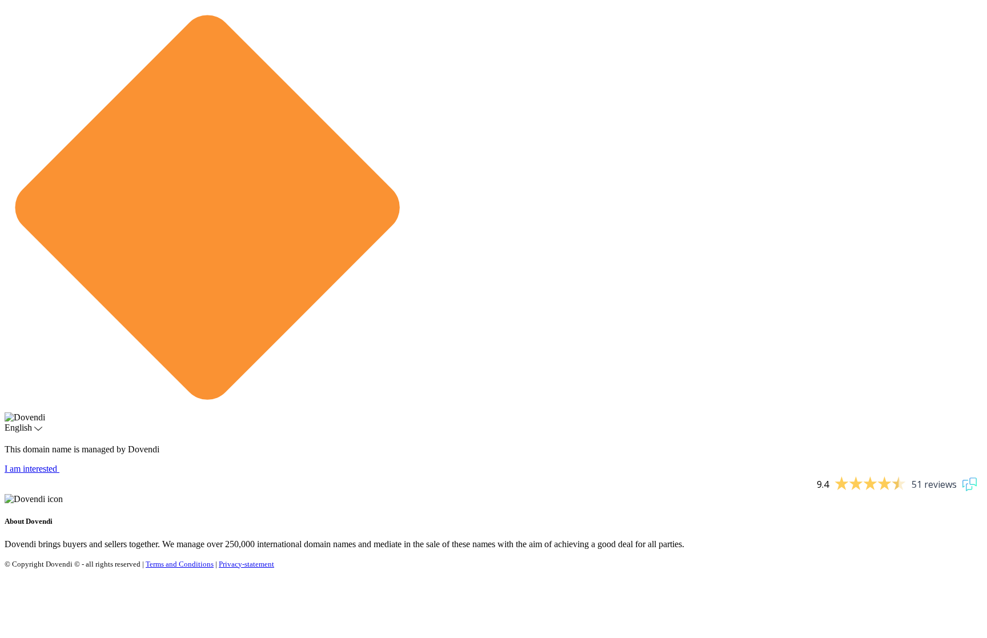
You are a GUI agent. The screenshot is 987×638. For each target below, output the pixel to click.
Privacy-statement (246, 564)
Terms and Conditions (180, 564)
